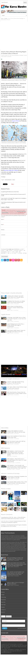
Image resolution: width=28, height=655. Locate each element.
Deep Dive (3, 602)
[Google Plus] (10, 260)
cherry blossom (8, 179)
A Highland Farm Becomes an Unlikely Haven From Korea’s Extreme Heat (16, 301)
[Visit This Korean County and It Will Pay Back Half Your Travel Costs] (3, 442)
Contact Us (3, 609)
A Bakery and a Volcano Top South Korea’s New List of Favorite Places (15, 296)
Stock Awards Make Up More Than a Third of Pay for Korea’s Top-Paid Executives (17, 482)
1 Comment (17, 469)
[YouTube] (16, 260)
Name (2, 219)
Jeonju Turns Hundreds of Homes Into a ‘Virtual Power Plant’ (16, 436)
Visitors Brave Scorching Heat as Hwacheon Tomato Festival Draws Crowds (15, 308)
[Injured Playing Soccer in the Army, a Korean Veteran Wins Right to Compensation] (3, 324)
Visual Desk (3, 599)
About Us (3, 612)
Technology (3, 597)
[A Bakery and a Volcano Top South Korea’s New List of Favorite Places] (3, 297)
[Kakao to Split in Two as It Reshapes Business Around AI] (24, 493)
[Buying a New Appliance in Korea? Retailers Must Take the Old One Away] (3, 431)
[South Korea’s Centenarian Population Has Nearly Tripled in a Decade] (3, 478)
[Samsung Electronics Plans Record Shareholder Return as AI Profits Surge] (17, 504)
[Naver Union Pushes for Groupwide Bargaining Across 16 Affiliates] (24, 509)
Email (2, 224)
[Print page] (14, 59)
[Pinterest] (18, 260)
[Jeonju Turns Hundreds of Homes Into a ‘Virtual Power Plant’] (3, 437)
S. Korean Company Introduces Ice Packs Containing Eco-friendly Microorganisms (13, 522)
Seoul (13, 179)
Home (2, 18)
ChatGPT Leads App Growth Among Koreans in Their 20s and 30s (15, 382)
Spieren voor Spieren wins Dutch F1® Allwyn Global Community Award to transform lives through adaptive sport (16, 564)
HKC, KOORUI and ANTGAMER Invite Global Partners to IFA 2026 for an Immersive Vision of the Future (15, 573)
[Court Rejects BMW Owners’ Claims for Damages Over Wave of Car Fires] (3, 331)
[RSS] (21, 260)
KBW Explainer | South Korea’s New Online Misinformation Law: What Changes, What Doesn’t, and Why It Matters (15, 453)
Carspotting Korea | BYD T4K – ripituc (8, 517)
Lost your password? (22, 628)
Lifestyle (5, 18)
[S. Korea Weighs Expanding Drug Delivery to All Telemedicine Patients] (11, 508)
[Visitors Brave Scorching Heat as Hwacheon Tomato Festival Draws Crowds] (3, 307)
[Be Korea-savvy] (14, 6)
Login (3, 616)
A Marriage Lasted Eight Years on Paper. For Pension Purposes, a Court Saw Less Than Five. (16, 319)
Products (3, 607)
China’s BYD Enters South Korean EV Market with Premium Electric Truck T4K (13, 518)
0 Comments (16, 298)
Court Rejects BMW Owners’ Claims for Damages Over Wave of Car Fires (16, 331)
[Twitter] (2, 260)
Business (3, 592)
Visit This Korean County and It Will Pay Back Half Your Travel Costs (16, 442)
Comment (3, 234)
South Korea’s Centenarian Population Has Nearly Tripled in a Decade (17, 477)
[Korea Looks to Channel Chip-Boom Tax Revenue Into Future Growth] (4, 504)
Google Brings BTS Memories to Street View (10, 191)
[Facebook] (5, 260)
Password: (4, 623)
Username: (4, 619)
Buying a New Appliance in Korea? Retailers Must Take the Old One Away (16, 431)
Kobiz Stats (3, 604)
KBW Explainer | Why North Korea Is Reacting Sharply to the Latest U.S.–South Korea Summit (16, 460)
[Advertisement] (14, 36)
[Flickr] (13, 260)
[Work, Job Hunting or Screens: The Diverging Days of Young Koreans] (4, 493)
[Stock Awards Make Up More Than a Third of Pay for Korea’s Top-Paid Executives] (3, 482)
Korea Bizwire (16, 55)
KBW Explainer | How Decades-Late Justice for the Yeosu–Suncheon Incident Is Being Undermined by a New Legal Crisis (17, 467)
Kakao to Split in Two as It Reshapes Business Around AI (15, 583)
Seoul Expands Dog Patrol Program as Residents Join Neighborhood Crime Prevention (14, 525)
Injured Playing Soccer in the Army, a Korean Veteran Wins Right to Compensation (15, 325)
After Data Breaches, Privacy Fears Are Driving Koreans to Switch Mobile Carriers (16, 392)
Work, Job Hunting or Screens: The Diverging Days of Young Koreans (15, 558)
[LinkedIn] (8, 260)
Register (9, 616)
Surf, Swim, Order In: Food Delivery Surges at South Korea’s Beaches (17, 387)
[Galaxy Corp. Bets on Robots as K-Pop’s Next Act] (24, 504)
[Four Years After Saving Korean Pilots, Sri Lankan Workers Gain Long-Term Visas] (11, 504)
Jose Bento (3, 525)
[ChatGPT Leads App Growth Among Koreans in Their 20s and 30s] (3, 383)
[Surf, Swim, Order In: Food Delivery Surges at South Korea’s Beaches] (3, 388)
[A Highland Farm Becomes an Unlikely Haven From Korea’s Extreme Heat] (3, 302)
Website (2, 229)
